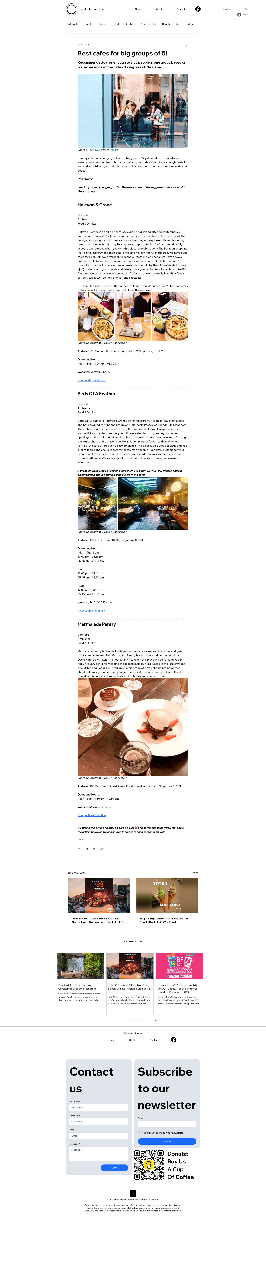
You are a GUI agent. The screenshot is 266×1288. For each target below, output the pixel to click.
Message (74, 1143)
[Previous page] (110, 1020)
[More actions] (186, 45)
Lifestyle (129, 24)
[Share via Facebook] (79, 848)
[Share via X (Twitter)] (86, 848)
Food (116, 24)
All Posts (73, 24)
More (190, 24)
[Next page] (149, 1020)
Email (72, 1129)
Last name (74, 1115)
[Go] (133, 1193)
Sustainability (148, 24)
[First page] (104, 1020)
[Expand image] (96, 316)
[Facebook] (198, 9)
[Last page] (156, 1020)
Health (166, 24)
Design (103, 24)
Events (88, 24)
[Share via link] (101, 848)
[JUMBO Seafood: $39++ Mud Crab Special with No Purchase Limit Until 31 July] (99, 895)
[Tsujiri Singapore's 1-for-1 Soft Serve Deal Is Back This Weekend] (167, 895)
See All (194, 872)
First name (74, 1101)
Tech (178, 24)
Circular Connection (91, 9)
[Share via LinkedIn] (94, 848)
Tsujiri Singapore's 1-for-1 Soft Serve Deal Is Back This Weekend (163, 920)
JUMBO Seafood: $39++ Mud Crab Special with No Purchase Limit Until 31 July (98, 920)
